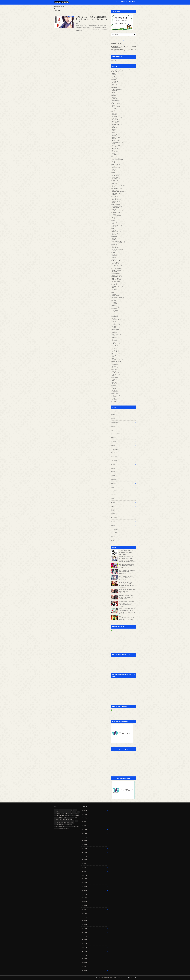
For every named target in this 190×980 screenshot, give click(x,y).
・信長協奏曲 (114, 308)
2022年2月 (84, 901)
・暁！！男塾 (114, 78)
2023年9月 (84, 829)
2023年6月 (84, 840)
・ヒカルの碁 (114, 332)
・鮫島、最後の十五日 (116, 199)
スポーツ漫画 (114, 411)
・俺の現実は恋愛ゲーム (116, 124)
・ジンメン (113, 246)
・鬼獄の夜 (113, 138)
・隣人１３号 (114, 390)
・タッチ (113, 267)
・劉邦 (112, 387)
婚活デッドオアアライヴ (69, 817)
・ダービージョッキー (116, 262)
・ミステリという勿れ (116, 361)
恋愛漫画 (113, 414)
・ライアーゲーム (115, 383)
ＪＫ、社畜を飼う (61, 828)
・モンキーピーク (115, 372)
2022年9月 (84, 875)
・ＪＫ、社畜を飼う (115, 204)
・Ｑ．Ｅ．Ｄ (114, 150)
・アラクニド (114, 90)
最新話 (76, 821)
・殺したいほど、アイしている (118, 185)
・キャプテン (114, 146)
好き (55, 817)
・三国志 (113, 202)
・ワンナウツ (114, 399)
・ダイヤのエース (115, 263)
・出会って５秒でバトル (116, 276)
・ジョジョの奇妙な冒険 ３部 (118, 241)
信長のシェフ (67, 815)
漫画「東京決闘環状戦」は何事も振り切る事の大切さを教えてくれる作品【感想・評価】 (127, 597)
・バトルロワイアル (115, 324)
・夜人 (112, 375)
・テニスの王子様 (115, 289)
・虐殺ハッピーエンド (116, 145)
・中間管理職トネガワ (116, 273)
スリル (78, 811)
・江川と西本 (114, 113)
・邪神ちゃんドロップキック (117, 225)
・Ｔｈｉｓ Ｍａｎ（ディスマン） (119, 281)
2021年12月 (84, 909)
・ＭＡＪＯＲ (114, 366)
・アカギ (113, 76)
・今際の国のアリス (115, 100)
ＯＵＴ (67, 828)
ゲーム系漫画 (114, 517)
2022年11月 (84, 867)
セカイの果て (57, 813)
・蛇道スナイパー (115, 226)
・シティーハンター (115, 212)
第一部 (72, 822)
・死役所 (113, 220)
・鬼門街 (113, 143)
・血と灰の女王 (114, 271)
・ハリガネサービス (115, 327)
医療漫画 (113, 472)
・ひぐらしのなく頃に (116, 334)
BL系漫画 (113, 494)
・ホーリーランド (115, 351)
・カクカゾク (114, 127)
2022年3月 (84, 898)
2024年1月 (84, 814)
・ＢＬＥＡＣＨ (114, 345)
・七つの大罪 (114, 303)
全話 (72, 815)
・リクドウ (113, 388)
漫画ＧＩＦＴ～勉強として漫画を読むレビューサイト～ (115, 977)
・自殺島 (113, 217)
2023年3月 (84, 852)
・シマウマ (113, 218)
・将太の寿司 (114, 236)
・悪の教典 (113, 79)
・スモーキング (114, 247)
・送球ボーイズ (114, 259)
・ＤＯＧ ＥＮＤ (115, 295)
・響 (112, 339)
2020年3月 (84, 951)
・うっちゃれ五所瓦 (115, 106)
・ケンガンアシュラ (115, 174)
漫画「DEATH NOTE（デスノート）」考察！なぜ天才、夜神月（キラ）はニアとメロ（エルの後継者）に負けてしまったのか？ (127, 559)
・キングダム (114, 154)
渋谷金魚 (56, 822)
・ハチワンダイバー (115, 323)
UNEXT (113, 506)
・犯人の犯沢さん (115, 329)
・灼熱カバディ (114, 222)
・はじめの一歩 (114, 318)
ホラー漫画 (113, 441)
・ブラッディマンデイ (116, 343)
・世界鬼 (113, 252)
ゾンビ (62, 813)
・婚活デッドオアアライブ (117, 188)
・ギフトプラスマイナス (116, 140)
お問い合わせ (124, 1)
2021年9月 (84, 920)
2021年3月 (84, 943)
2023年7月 (84, 837)
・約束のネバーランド (116, 374)
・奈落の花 (113, 305)
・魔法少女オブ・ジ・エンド (117, 359)
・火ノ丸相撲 (114, 337)
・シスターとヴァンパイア (117, 210)
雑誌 (112, 430)
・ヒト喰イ (113, 335)
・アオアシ (113, 74)
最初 (71, 819)
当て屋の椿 (57, 819)
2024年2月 (84, 810)
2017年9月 (84, 970)
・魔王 (112, 356)
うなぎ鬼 (75, 810)
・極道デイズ (114, 183)
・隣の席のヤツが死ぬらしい (117, 297)
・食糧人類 (113, 239)
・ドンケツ (113, 302)
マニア (76, 813)
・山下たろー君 (114, 377)
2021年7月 (84, 928)
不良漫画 (113, 418)
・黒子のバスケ (114, 172)
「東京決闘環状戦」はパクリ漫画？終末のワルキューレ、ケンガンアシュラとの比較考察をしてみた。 (127, 604)
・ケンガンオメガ (115, 175)
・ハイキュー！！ (115, 311)
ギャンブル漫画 (114, 449)
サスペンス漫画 (114, 529)
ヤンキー (56, 815)
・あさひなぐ (114, 84)
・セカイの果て (114, 254)
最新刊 (72, 821)
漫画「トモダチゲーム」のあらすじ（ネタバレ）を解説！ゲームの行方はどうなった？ (127, 578)
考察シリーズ (114, 483)
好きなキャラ (60, 817)
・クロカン (113, 170)
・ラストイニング (115, 385)
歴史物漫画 (113, 510)
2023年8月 (84, 833)
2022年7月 (84, 882)
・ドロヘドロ (114, 300)
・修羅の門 (113, 234)
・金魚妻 (113, 153)
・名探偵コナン (114, 364)
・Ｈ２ (112, 111)
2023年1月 (84, 859)
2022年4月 (84, 894)
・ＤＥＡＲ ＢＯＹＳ (116, 278)
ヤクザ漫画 (113, 479)
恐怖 (61, 819)
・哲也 (112, 287)
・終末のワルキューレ (116, 231)
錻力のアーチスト (58, 826)
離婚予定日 (74, 826)
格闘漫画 (113, 536)
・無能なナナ (114, 369)
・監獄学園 (113, 135)
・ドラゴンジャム (115, 299)
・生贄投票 (113, 97)
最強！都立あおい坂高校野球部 (61, 821)
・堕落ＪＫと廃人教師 (116, 270)
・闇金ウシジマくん (115, 379)
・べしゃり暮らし (115, 350)
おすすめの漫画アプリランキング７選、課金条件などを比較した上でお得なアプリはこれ (127, 552)
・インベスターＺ (115, 102)
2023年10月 (84, 825)
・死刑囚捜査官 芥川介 (116, 206)
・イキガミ (113, 95)
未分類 (112, 487)
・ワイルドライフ (115, 396)
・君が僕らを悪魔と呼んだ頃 (117, 142)
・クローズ (113, 169)
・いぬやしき (114, 98)
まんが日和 (113, 60)
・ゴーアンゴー (114, 180)
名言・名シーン (114, 460)
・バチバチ (113, 321)
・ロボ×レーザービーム (116, 395)
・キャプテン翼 (114, 148)
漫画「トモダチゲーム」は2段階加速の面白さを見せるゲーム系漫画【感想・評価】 (127, 572)
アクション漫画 (114, 456)
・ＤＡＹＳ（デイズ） (116, 279)
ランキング (113, 452)
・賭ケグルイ (114, 129)
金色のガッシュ (69, 824)
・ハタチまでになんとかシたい (118, 319)
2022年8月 (84, 878)
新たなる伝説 (66, 819)
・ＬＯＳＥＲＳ (114, 391)
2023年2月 (84, 856)
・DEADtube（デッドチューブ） (118, 286)
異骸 (65, 822)
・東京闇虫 (113, 294)
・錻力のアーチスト (115, 347)
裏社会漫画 (113, 437)
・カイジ (113, 126)
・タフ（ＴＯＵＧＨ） (116, 268)
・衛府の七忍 (114, 114)
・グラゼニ (113, 166)
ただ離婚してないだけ (59, 811)
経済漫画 (113, 464)
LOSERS (56, 810)
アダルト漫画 (114, 533)
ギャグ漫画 (113, 491)
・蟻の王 (113, 92)
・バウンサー (114, 313)
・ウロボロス (114, 110)
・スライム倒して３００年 (117, 249)
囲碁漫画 (113, 525)
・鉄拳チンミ (114, 284)
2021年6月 (84, 932)
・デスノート (114, 283)
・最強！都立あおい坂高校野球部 (118, 191)
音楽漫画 (113, 468)
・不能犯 (113, 342)
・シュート (113, 230)
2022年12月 (84, 863)
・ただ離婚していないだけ (117, 265)
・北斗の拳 (113, 355)
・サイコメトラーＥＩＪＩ (117, 193)
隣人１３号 (65, 826)
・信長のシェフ (114, 310)
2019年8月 (84, 955)
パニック (72, 813)
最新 (69, 821)
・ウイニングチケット (116, 103)
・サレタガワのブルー (116, 201)
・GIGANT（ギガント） (116, 137)
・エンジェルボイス (115, 119)
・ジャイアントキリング (116, 215)
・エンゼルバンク (115, 121)
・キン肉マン (114, 162)
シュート (74, 811)
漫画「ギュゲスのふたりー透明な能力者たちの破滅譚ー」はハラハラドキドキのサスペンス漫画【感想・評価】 (127, 611)
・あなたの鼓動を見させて (117, 89)
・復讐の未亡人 (114, 340)
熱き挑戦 (61, 822)
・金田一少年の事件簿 (116, 158)
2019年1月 (84, 962)
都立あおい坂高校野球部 (59, 824)
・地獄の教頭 (114, 209)
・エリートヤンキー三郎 (116, 118)
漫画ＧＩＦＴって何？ (116, 498)
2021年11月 (84, 913)
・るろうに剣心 (114, 393)
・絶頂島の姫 (114, 255)
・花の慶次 (113, 326)
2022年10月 (84, 871)
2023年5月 (84, 844)
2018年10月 (84, 966)
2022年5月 (84, 890)
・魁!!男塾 (113, 194)
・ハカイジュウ (114, 315)
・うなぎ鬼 (113, 108)
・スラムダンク (114, 250)
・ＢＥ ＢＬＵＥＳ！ (116, 331)
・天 (112, 291)
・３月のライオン (115, 198)
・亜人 (112, 86)
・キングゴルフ (114, 156)
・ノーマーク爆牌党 (115, 307)
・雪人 (112, 380)
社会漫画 (113, 502)
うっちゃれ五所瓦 (68, 810)
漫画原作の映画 (114, 422)
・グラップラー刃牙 (115, 167)
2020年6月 (84, 947)
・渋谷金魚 (113, 214)
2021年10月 (84, 917)
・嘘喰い (113, 105)
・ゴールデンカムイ (115, 182)
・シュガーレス (114, 233)
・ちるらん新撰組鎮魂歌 (116, 275)
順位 (55, 828)
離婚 (69, 826)
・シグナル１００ (115, 207)
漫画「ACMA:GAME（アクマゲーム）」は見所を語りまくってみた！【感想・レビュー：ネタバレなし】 (127, 618)
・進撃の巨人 (114, 244)
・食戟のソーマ (114, 238)
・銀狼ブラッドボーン (116, 164)
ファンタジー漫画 (115, 433)
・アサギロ (113, 82)
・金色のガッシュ (115, 190)
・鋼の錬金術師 (114, 316)
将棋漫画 (113, 426)
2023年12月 (84, 818)
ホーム (117, 1)
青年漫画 (113, 445)
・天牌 (112, 292)
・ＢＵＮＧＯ (114, 348)
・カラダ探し (114, 134)
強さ (76, 817)
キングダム (113, 521)
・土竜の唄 (113, 371)
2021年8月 (84, 924)
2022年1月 (84, 905)
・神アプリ (113, 130)
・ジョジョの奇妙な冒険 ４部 (118, 242)
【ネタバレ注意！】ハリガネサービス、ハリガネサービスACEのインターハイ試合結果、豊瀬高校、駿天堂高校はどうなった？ (127, 585)
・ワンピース (114, 401)
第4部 (68, 822)
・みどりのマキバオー (116, 367)
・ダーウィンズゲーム (116, 260)
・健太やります (114, 177)
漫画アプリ (113, 475)
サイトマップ (132, 1)
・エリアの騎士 (114, 116)
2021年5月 (84, 936)
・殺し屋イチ (114, 186)
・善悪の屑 (113, 257)
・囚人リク (113, 228)
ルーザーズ (61, 815)
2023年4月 (84, 848)
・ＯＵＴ (113, 73)
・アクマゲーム (114, 81)
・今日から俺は (114, 151)
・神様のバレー (114, 132)
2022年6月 (84, 886)
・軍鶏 (112, 223)
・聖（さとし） (114, 196)
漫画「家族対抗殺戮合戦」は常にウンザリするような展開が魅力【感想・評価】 (127, 565)
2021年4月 (84, 939)
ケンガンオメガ (68, 811)
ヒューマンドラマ (115, 540)
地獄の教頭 (77, 815)
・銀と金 (113, 161)
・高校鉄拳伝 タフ (115, 178)
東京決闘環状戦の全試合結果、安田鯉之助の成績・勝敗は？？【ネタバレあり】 (127, 591)
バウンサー (67, 813)
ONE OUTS (61, 810)
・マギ (112, 358)
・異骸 (112, 94)
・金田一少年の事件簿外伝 (117, 159)
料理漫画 (113, 513)
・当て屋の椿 (114, 87)
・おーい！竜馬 (114, 122)
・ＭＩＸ (113, 363)
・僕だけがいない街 (115, 353)
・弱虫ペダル (114, 382)
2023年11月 (84, 821)
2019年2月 (84, 958)
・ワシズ (113, 398)
